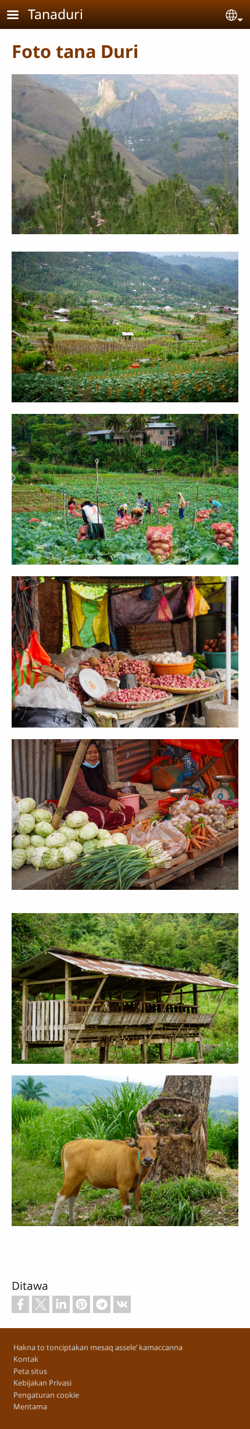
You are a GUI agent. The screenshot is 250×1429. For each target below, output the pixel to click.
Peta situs (30, 1371)
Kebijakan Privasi (42, 1382)
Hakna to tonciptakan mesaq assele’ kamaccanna (98, 1347)
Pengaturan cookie (46, 1395)
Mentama (30, 1406)
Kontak (25, 1359)
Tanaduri (55, 14)
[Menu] (20, 16)
